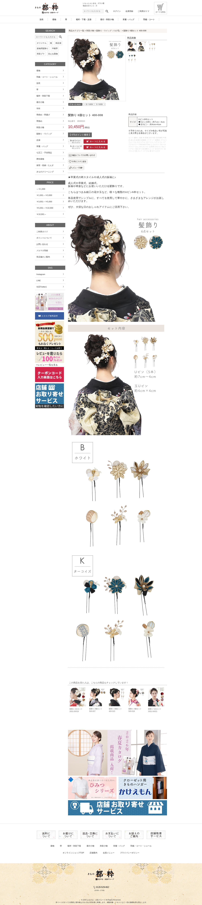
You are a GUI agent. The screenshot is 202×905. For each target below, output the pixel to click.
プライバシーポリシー (129, 853)
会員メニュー (108, 853)
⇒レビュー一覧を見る (47, 365)
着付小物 (90, 846)
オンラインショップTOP (73, 853)
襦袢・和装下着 (74, 846)
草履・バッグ (119, 846)
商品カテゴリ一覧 (76, 31)
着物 (52, 846)
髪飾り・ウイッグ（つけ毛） (108, 31)
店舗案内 (93, 853)
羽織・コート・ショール (141, 846)
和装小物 (90, 31)
